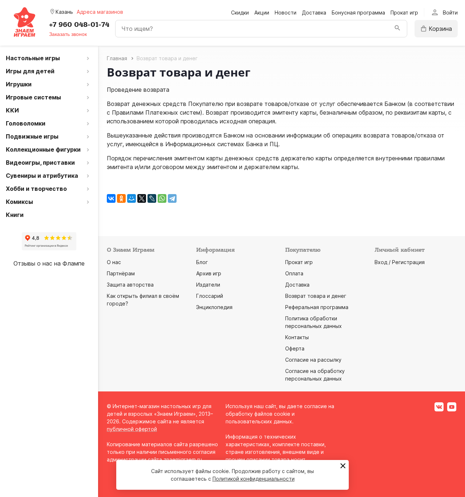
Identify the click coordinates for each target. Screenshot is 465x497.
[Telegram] (172, 198)
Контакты (297, 337)
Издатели (208, 285)
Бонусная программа (358, 12)
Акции (261, 12)
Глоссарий (209, 296)
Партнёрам (121, 273)
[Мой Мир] (131, 198)
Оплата (294, 273)
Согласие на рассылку (313, 360)
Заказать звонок (68, 34)
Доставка (314, 12)
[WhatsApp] (162, 198)
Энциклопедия (214, 307)
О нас (114, 262)
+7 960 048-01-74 (79, 24)
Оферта (294, 348)
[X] (141, 198)
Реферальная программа (316, 307)
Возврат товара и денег (315, 296)
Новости (285, 12)
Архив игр (208, 273)
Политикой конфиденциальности (254, 479)
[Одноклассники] (121, 198)
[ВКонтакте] (111, 198)
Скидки (240, 12)
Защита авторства (130, 285)
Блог (202, 262)
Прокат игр (404, 12)
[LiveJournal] (151, 198)
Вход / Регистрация (400, 262)
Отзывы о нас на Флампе (49, 263)
